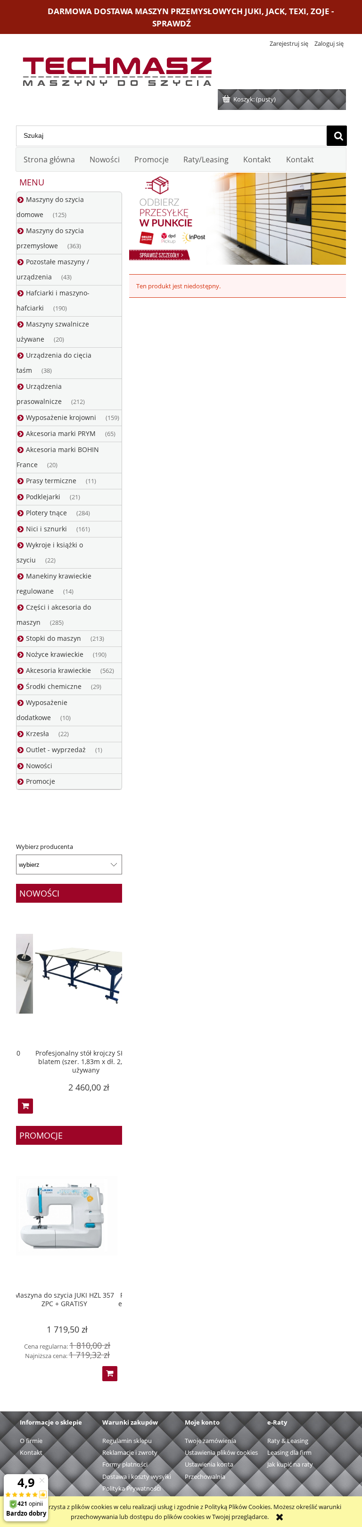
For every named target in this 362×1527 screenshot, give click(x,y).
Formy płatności (125, 1464)
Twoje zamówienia (210, 1440)
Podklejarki (43, 496)
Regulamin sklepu (127, 1440)
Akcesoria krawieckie (58, 670)
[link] (237, 219)
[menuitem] (49, 159)
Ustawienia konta (209, 1464)
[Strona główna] (117, 69)
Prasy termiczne (51, 480)
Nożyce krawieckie (54, 654)
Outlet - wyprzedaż (56, 749)
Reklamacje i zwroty (129, 1452)
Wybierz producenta (44, 846)
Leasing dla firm (289, 1452)
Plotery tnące (46, 512)
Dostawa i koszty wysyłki (136, 1476)
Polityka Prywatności (131, 1488)
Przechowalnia (205, 1476)
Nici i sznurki (46, 528)
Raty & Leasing (287, 1440)
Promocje (40, 781)
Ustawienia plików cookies (221, 1452)
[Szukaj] (337, 136)
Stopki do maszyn (53, 638)
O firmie (31, 1440)
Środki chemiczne (54, 686)
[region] (237, 219)
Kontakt (31, 1452)
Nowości (39, 765)
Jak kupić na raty (290, 1464)
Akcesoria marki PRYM (61, 433)
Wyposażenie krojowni (61, 417)
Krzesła (37, 733)
